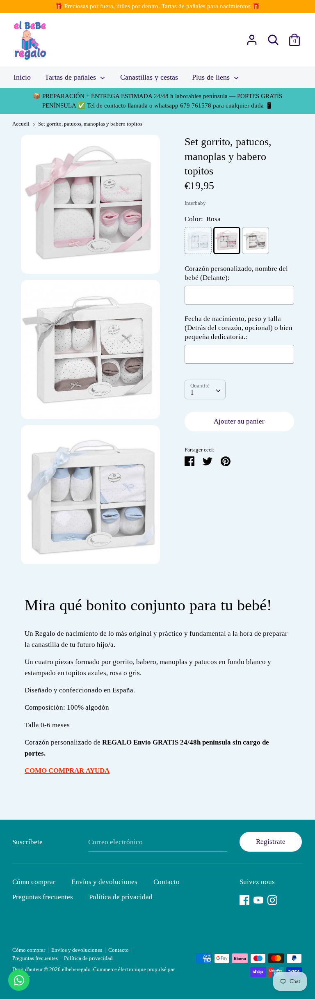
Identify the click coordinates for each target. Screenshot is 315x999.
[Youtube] (258, 899)
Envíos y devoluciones (104, 882)
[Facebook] (244, 899)
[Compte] (252, 37)
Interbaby (195, 203)
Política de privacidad (121, 897)
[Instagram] (272, 899)
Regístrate (270, 841)
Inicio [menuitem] (22, 77)
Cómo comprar (33, 882)
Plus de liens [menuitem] (212, 77)
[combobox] (205, 389)
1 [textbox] (192, 392)
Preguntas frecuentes (42, 897)
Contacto (166, 882)
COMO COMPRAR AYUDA (67, 770)
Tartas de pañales (71, 77)
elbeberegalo (76, 969)
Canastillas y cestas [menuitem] (149, 77)
